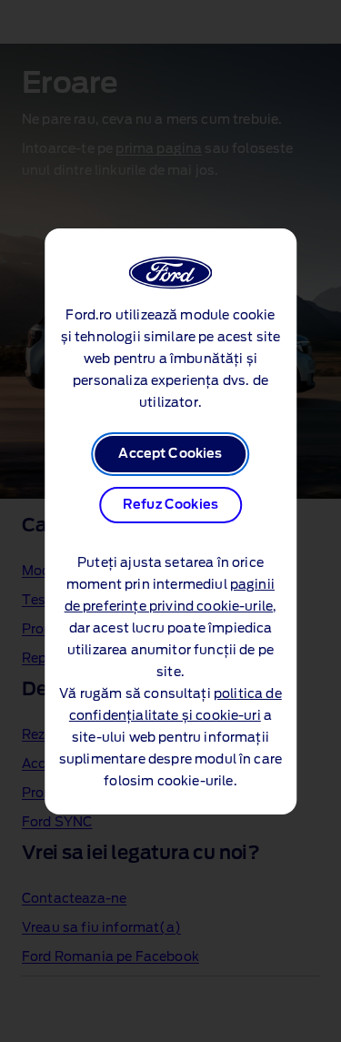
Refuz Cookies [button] (170, 505)
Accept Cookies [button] (170, 454)
